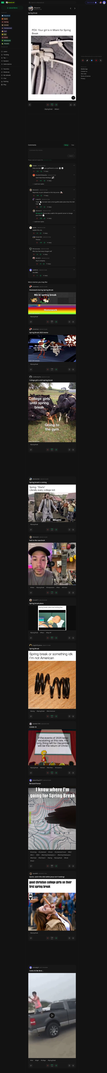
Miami (57, 109)
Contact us (84, 71)
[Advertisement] (92, 29)
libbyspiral (37, 8)
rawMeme (35, 270)
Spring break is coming (38, 482)
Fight (37, 1060)
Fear (58, 587)
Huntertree (36, 286)
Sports (5, 19)
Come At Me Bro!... (36, 971)
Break (66, 858)
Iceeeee (34, 165)
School (43, 767)
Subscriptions (7, 64)
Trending (6, 55)
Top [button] (4, 58)
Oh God (65, 587)
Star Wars (50, 767)
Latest (5, 51)
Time (72, 145)
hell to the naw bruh (37, 540)
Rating (66, 145)
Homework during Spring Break (41, 290)
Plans (42, 632)
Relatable (5, 43)
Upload (13, 8)
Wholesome (6, 40)
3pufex (34, 227)
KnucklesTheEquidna (41, 175)
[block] (74, 104)
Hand (32, 861)
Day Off (49, 632)
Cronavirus (59, 767)
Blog (4, 84)
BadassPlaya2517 (37, 780)
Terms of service (85, 76)
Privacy (83, 78)
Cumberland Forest (61, 852)
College (44, 1060)
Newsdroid (6, 15)
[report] (70, 104)
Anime (5, 37)
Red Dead (33, 858)
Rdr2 (70, 852)
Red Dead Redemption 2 (48, 855)
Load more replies (39, 184)
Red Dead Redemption (65, 855)
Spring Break (49, 109)
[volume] (73, 98)
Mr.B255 (38, 258)
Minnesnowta (36, 249)
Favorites (6, 69)
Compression (50, 587)
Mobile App (84, 69)
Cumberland (42, 852)
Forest (50, 852)
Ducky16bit (38, 237)
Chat (4, 78)
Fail (32, 1060)
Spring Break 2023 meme (38, 332)
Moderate (6, 72)
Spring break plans (36, 603)
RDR (38, 855)
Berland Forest (35, 783)
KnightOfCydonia (37, 645)
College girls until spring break (41, 380)
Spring (33, 711)
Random (6, 61)
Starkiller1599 (36, 723)
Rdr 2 (32, 855)
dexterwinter (36, 479)
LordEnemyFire (37, 377)
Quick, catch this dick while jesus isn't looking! (46, 877)
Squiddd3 (35, 873)
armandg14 (36, 967)
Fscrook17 (35, 600)
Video (32, 587)
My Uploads (7, 75)
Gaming (5, 22)
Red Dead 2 (42, 858)
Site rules (83, 74)
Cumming (33, 852)
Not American (51, 711)
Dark (4, 31)
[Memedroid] (2, 2)
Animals (5, 25)
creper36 (38, 199)
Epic (4, 34)
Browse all (4, 47)
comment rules (47, 160)
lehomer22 (35, 190)
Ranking (5, 81)
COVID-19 (32, 727)
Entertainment (7, 28)
